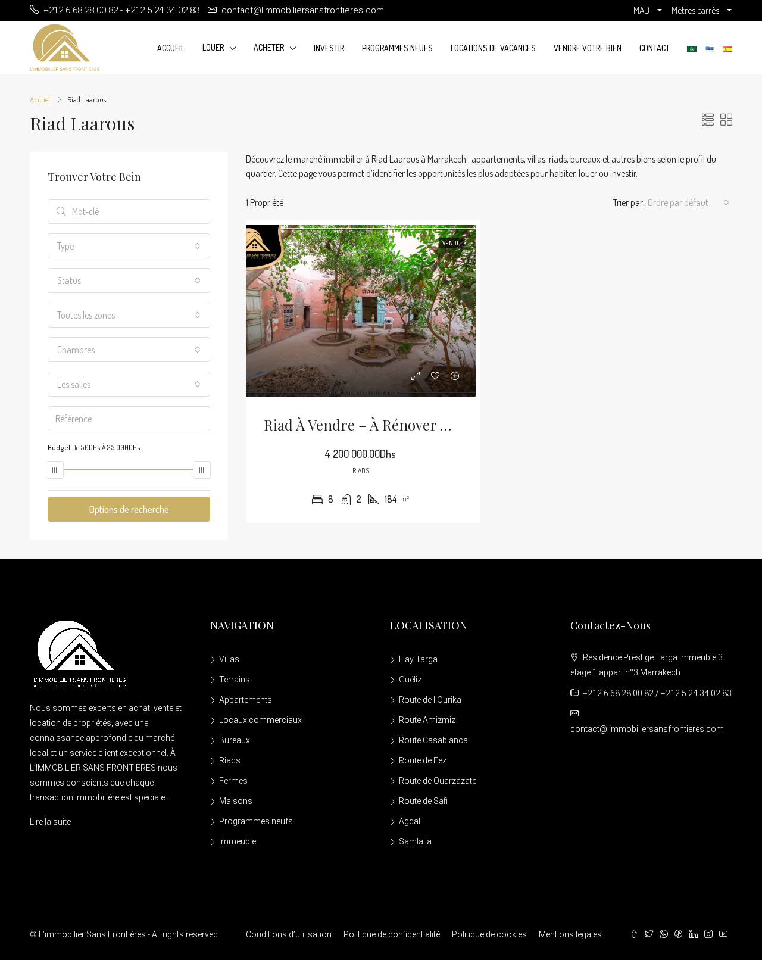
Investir (329, 48)
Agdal (409, 821)
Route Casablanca (433, 740)
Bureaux (234, 740)
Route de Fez (422, 760)
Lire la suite (50, 822)
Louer (213, 47)
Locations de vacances (493, 48)
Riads (230, 760)
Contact (654, 48)
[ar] (692, 48)
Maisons (235, 801)
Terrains (234, 679)
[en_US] (709, 48)
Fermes (233, 781)
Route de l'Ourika (430, 700)
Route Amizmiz (427, 720)
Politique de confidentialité (391, 934)
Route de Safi (423, 801)
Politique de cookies (489, 934)
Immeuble (237, 841)
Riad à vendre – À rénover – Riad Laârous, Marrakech (439, 424)
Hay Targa (418, 659)
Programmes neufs (397, 48)
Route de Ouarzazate (437, 781)
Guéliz (410, 679)
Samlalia (415, 841)
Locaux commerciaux (260, 720)
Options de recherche (129, 509)
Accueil (171, 48)
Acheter (269, 47)
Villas (229, 659)
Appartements (245, 700)
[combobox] (688, 202)
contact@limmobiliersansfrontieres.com (647, 729)
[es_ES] (727, 48)
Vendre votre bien (588, 48)
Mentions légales (570, 934)
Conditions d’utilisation (289, 934)
